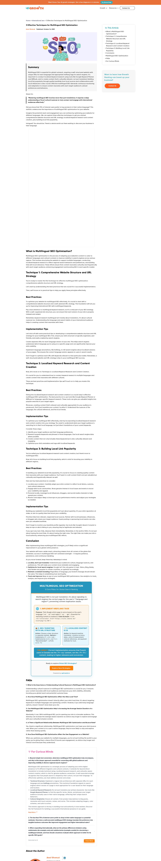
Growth (102, 8)
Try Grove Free (106, 2)
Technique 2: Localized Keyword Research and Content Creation (117, 45)
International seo (38, 20)
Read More (32, 818)
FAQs (108, 58)
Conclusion (110, 53)
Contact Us (127, 8)
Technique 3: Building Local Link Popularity (118, 50)
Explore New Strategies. (61, 674)
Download (118, 77)
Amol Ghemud (30, 29)
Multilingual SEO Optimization (117, 56)
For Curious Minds (112, 61)
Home (28, 20)
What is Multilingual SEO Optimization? (115, 33)
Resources (113, 8)
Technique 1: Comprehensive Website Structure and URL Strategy (116, 39)
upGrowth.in (65, 679)
